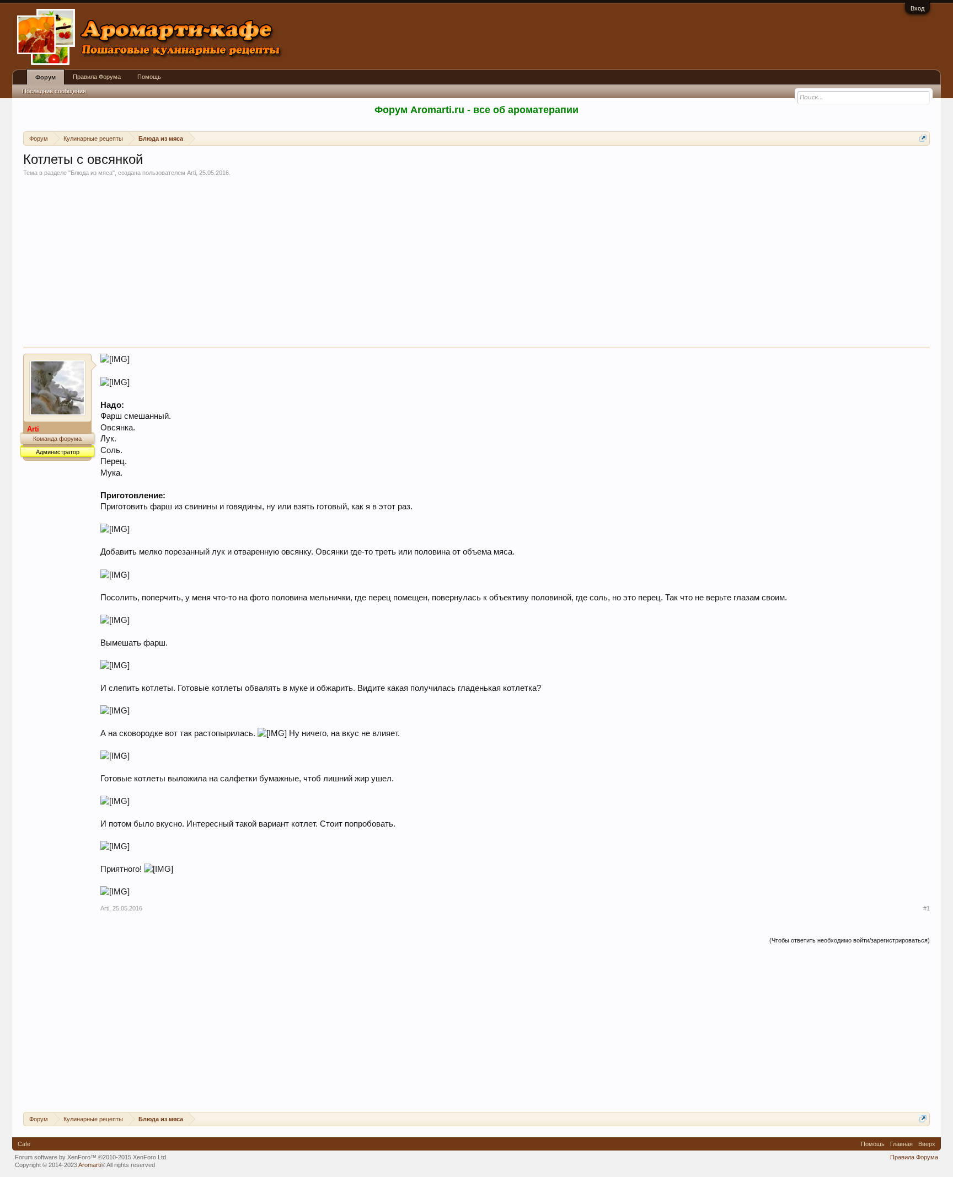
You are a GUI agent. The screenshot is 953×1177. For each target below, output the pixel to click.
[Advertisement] (476, 265)
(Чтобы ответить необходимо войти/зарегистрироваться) (849, 940)
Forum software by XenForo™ (91, 1157)
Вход (917, 8)
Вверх (926, 1144)
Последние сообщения (54, 91)
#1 (926, 908)
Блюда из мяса (92, 172)
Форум (45, 77)
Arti (191, 172)
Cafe (24, 1144)
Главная (901, 1144)
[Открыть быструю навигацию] (923, 138)
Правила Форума (97, 76)
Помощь (149, 76)
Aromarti (89, 1165)
